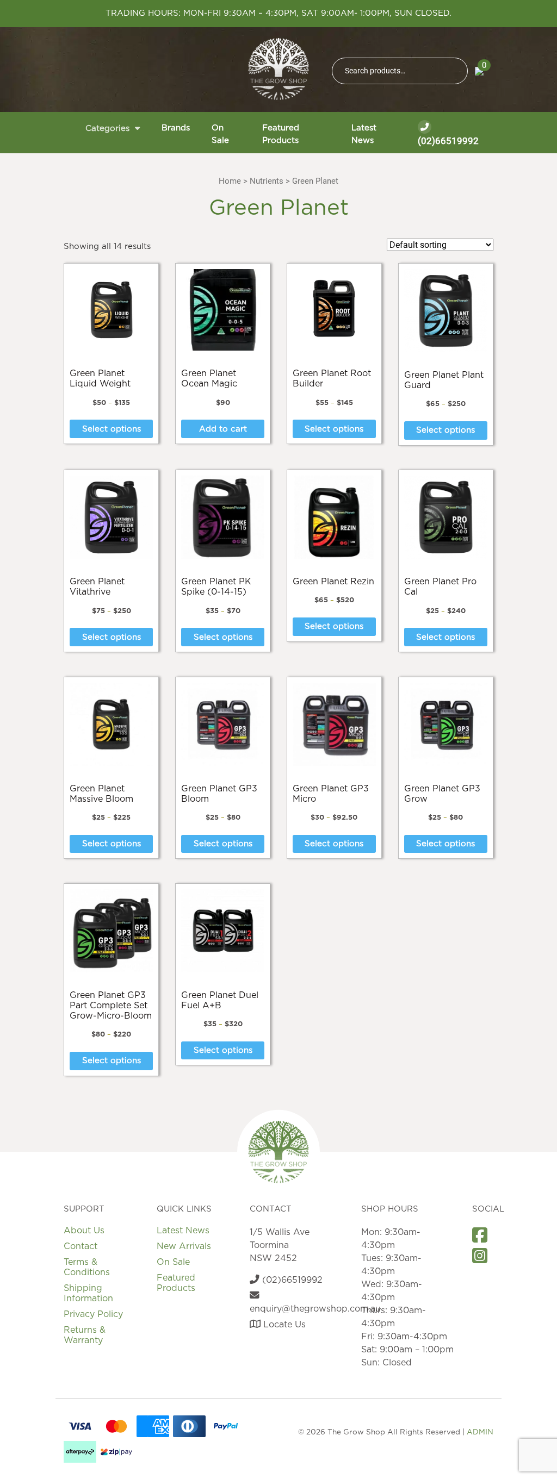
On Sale (220, 134)
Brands (176, 128)
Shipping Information (88, 1293)
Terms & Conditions (87, 1267)
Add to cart (223, 429)
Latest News (363, 134)
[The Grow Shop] (278, 69)
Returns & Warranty (85, 1335)
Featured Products (280, 134)
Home (230, 181)
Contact (80, 1246)
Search (455, 71)
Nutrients (266, 181)
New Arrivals (184, 1246)
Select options (111, 429)
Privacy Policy (93, 1314)
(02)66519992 (448, 140)
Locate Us (283, 1324)
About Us (84, 1230)
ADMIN (480, 1432)
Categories (107, 128)
